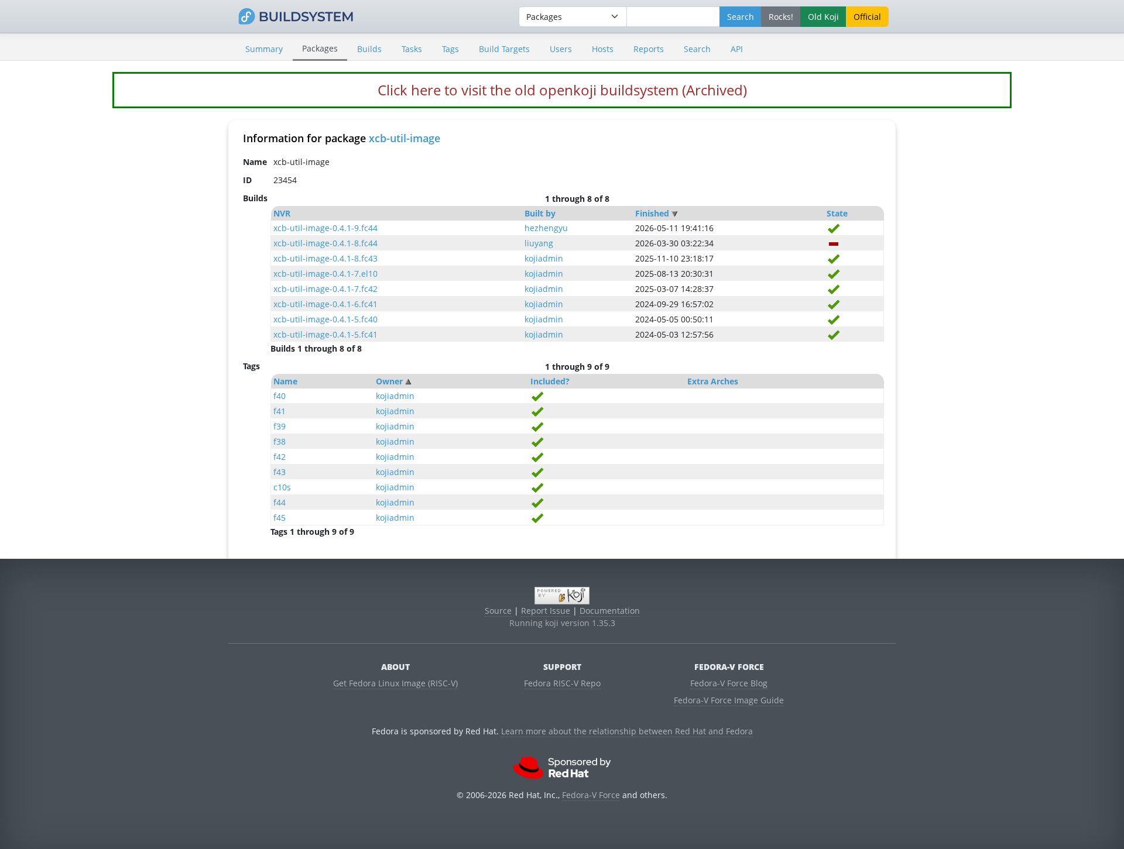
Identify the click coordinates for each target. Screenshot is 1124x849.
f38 (279, 441)
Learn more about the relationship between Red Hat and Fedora (627, 731)
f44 (279, 502)
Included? (550, 381)
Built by (540, 213)
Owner (389, 381)
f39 (279, 426)
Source (498, 610)
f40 (279, 395)
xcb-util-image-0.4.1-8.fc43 (325, 258)
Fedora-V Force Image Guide (729, 700)
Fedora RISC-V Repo (562, 683)
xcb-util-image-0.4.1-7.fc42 (325, 288)
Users (561, 48)
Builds (369, 48)
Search (697, 48)
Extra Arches (712, 381)
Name (285, 381)
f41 (279, 411)
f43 (279, 471)
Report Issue (545, 610)
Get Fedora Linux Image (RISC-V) (395, 683)
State (837, 213)
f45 (279, 517)
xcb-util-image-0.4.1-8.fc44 (325, 243)
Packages (320, 48)
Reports (648, 48)
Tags (450, 48)
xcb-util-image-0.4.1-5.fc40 (325, 319)
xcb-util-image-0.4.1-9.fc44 (325, 227)
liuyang (539, 243)
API (737, 48)
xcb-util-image (404, 138)
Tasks (412, 48)
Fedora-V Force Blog (728, 683)
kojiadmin (544, 258)
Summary (264, 48)
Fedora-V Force (591, 794)
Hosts (603, 48)
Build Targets (504, 48)
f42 (279, 456)
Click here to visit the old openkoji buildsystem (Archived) (562, 89)
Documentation (610, 610)
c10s (282, 487)
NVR (281, 213)
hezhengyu (546, 227)
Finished (652, 213)
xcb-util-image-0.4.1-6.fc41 (325, 304)
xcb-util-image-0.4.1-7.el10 (325, 273)
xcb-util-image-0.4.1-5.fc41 (325, 334)
